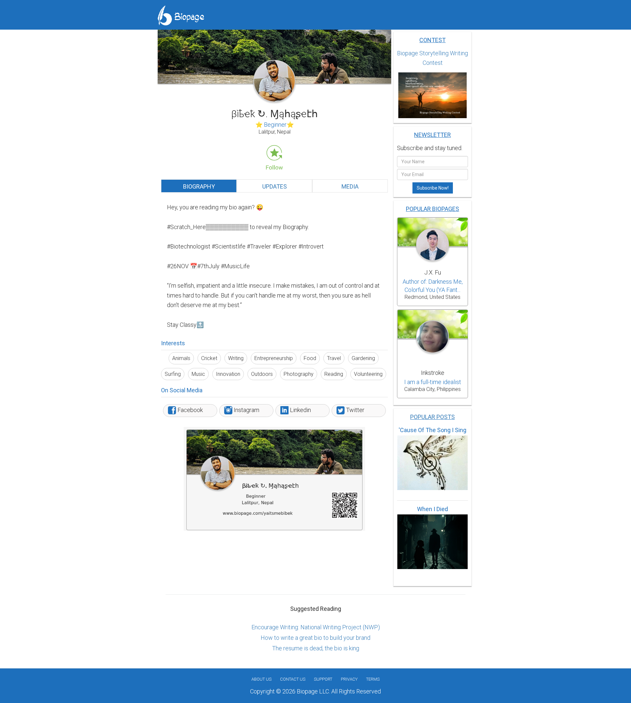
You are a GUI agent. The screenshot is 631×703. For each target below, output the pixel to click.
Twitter (354, 409)
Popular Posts (432, 416)
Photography (299, 374)
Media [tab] (350, 186)
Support (323, 679)
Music (198, 374)
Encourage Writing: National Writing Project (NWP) (315, 627)
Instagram (245, 409)
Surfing (173, 374)
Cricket (209, 358)
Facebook (189, 409)
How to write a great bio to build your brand (315, 637)
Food (310, 358)
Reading (333, 374)
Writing (236, 358)
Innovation (228, 374)
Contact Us (292, 679)
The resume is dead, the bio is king (315, 648)
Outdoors (262, 374)
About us (261, 679)
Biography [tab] (199, 186)
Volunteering (368, 374)
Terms (373, 679)
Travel (334, 358)
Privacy (349, 679)
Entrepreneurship (273, 358)
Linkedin (300, 409)
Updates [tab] (274, 186)
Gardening (363, 358)
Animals (181, 358)
